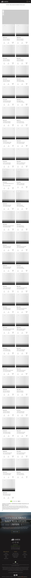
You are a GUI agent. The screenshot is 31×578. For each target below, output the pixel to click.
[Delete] (3, 15)
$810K (19, 15)
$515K (14, 14)
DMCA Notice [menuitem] (7, 576)
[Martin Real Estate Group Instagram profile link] (15, 542)
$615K (12, 15)
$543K (14, 13)
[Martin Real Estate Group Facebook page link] (13, 542)
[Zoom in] (3, 10)
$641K (16, 15)
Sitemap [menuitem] (15, 576)
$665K (9, 14)
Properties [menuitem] (6, 553)
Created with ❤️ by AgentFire (22, 576)
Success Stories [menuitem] (25, 554)
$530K (16, 12)
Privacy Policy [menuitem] (4, 576)
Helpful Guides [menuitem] (15, 557)
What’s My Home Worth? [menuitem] (15, 554)
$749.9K (16, 11)
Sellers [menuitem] (6, 557)
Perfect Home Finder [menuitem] (15, 553)
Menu (29, 1)
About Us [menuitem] (25, 553)
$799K (13, 21)
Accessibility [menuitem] (11, 576)
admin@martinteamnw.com (15, 546)
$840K (17, 10)
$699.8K (15, 19)
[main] (15, 256)
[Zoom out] (3, 12)
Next (19, 501)
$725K (9, 15)
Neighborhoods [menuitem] (6, 558)
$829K (18, 18)
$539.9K (12, 20)
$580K (15, 16)
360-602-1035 (15, 544)
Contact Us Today (15, 531)
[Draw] (3, 13)
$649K (19, 11)
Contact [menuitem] (25, 557)
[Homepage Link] (4, 1)
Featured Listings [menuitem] (6, 554)
